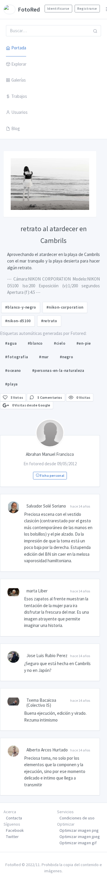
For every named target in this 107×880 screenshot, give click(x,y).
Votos (17, 397)
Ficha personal (51, 475)
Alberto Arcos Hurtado (47, 750)
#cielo (59, 343)
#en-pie (83, 343)
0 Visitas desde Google (30, 405)
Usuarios (19, 112)
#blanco (35, 343)
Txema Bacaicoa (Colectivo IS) (41, 702)
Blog (15, 128)
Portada (18, 48)
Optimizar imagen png (79, 830)
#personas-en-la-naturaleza (58, 370)
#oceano (13, 370)
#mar (44, 356)
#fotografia (16, 356)
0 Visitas (83, 397)
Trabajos (19, 96)
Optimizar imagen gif (78, 842)
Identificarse (58, 8)
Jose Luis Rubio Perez (46, 655)
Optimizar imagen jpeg (79, 836)
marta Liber (37, 591)
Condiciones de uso (77, 818)
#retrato (49, 320)
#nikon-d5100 (18, 320)
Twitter (12, 836)
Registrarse (87, 8)
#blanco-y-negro (20, 307)
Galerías (18, 80)
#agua (11, 343)
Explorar (18, 64)
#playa (11, 384)
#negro (66, 356)
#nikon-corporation (65, 307)
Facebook (15, 830)
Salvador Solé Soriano (46, 506)
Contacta (14, 818)
